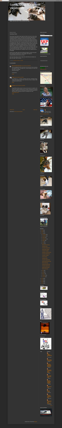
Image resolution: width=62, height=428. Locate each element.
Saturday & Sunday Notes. (46, 252)
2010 (42, 283)
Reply (13, 74)
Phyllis (13, 77)
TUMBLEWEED (49, 387)
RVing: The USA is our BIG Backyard (49, 402)
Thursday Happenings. (46, 247)
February (44, 275)
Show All (51, 405)
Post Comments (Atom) (18, 111)
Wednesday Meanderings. (46, 261)
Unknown (14, 85)
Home (24, 109)
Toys (45, 69)
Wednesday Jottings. (45, 249)
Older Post (35, 109)
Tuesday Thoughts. (45, 250)
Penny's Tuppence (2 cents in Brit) (49, 396)
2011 (42, 281)
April (43, 272)
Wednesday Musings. (46, 267)
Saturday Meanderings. (46, 264)
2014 (42, 233)
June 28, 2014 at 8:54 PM (26, 65)
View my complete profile (44, 113)
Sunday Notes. (44, 256)
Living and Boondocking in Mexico (49, 371)
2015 (42, 231)
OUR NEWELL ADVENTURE (49, 355)
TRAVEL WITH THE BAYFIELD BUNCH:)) (49, 365)
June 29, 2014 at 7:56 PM (19, 77)
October (43, 237)
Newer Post (12, 109)
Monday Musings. (45, 262)
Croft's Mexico (48, 391)
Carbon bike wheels (15, 92)
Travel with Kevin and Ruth (49, 376)
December (44, 234)
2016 (42, 230)
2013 (42, 278)
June (43, 243)
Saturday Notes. (45, 246)
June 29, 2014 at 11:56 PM (20, 85)
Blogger (35, 421)
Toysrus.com (42, 69)
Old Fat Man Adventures (49, 360)
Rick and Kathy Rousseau (17, 65)
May (43, 270)
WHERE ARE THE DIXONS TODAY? (49, 382)
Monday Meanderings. (46, 244)
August (43, 240)
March (43, 273)
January (43, 276)
